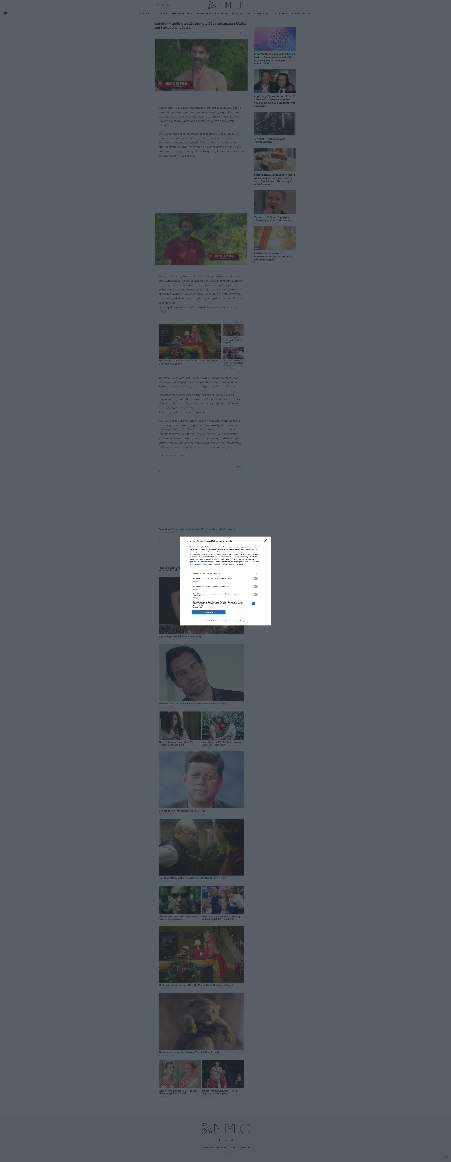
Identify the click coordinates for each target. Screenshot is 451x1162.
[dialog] (225, 581)
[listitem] (225, 573)
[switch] (255, 578)
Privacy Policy (239, 621)
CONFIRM (208, 612)
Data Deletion (212, 621)
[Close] (266, 541)
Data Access (225, 621)
